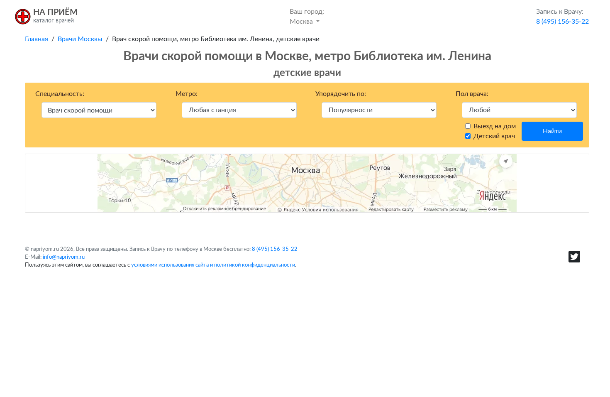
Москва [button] (307, 16)
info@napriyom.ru (64, 257)
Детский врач (494, 136)
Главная (36, 39)
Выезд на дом (494, 126)
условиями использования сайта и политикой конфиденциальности (213, 264)
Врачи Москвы (80, 39)
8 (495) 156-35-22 (275, 249)
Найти (552, 131)
